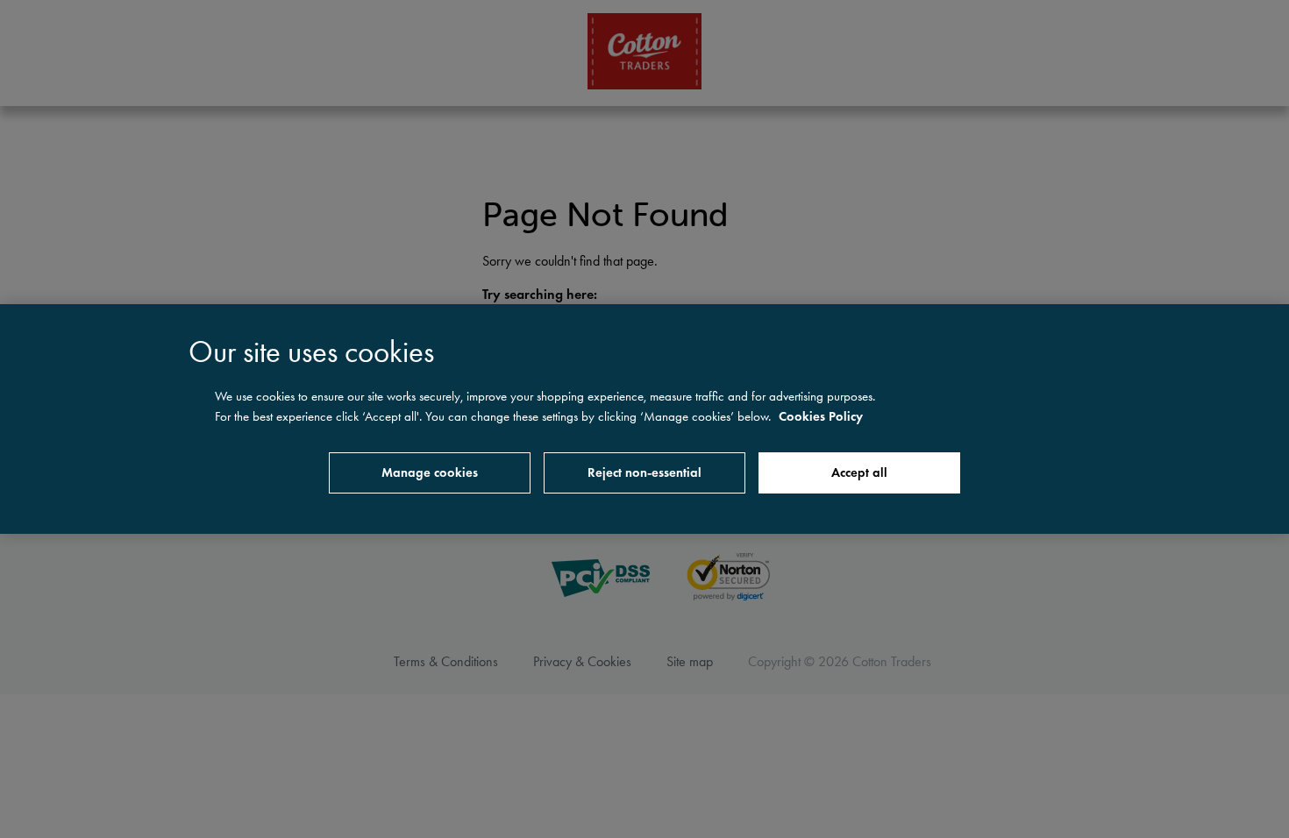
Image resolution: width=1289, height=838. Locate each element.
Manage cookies (429, 472)
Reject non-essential (644, 472)
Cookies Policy (821, 416)
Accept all (859, 472)
